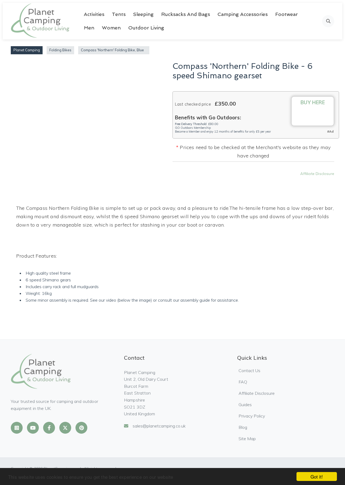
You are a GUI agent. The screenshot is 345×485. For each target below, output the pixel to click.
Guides (245, 404)
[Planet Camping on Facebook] (49, 428)
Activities (94, 14)
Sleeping (143, 14)
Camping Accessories (243, 14)
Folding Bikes (60, 50)
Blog (243, 427)
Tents (119, 14)
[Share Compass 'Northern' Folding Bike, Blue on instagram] (251, 181)
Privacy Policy (252, 416)
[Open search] (328, 21)
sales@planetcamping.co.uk (159, 426)
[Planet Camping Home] (40, 21)
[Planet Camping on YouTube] (33, 428)
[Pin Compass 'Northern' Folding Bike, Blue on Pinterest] (265, 181)
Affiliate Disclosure (317, 173)
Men (89, 28)
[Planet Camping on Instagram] (17, 428)
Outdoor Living (146, 28)
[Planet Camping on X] (65, 428)
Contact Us (249, 370)
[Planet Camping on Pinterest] (81, 428)
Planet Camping (26, 50)
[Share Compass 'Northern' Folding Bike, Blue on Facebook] (222, 181)
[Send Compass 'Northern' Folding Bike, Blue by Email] (280, 181)
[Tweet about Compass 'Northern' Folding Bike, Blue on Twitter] (236, 181)
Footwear (286, 14)
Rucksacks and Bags (185, 14)
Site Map (247, 438)
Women (111, 28)
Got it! (316, 476)
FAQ (243, 382)
